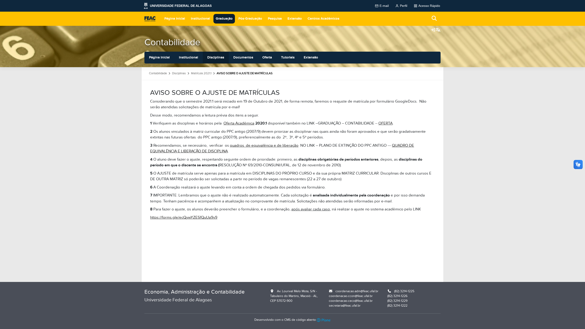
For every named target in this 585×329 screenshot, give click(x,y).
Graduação (224, 18)
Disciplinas (215, 57)
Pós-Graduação (250, 18)
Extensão (294, 18)
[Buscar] (434, 19)
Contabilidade (172, 42)
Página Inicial (174, 18)
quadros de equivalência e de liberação (264, 145)
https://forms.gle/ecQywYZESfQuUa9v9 (183, 217)
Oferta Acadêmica (238, 123)
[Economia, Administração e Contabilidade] (149, 19)
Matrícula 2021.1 (201, 73)
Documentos (243, 57)
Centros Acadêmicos (323, 18)
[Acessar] (433, 30)
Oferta (267, 57)
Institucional (200, 18)
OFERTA (385, 123)
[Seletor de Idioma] (438, 30)
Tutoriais (288, 57)
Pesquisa (275, 18)
